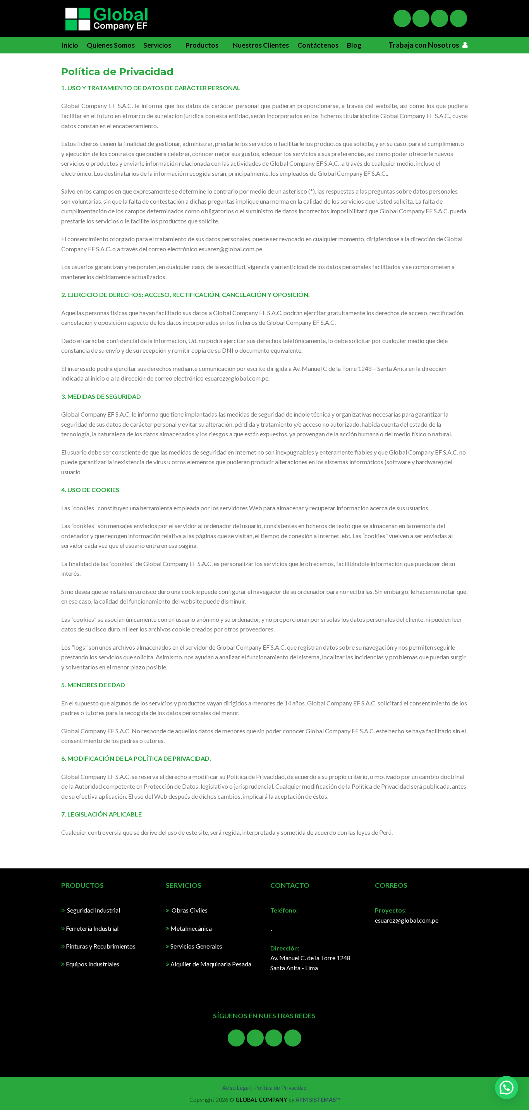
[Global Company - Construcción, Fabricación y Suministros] (106, 18)
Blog (354, 45)
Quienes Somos (111, 45)
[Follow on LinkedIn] (458, 18)
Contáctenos (317, 45)
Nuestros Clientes (261, 45)
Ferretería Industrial (92, 928)
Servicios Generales (195, 946)
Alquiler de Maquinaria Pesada (210, 964)
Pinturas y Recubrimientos (100, 946)
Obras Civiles (188, 910)
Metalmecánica (191, 928)
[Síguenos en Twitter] (439, 18)
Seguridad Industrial (92, 910)
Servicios (157, 45)
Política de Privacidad (280, 1087)
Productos (201, 45)
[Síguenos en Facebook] (401, 18)
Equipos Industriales (92, 964)
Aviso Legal (236, 1087)
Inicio (69, 45)
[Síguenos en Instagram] (420, 18)
